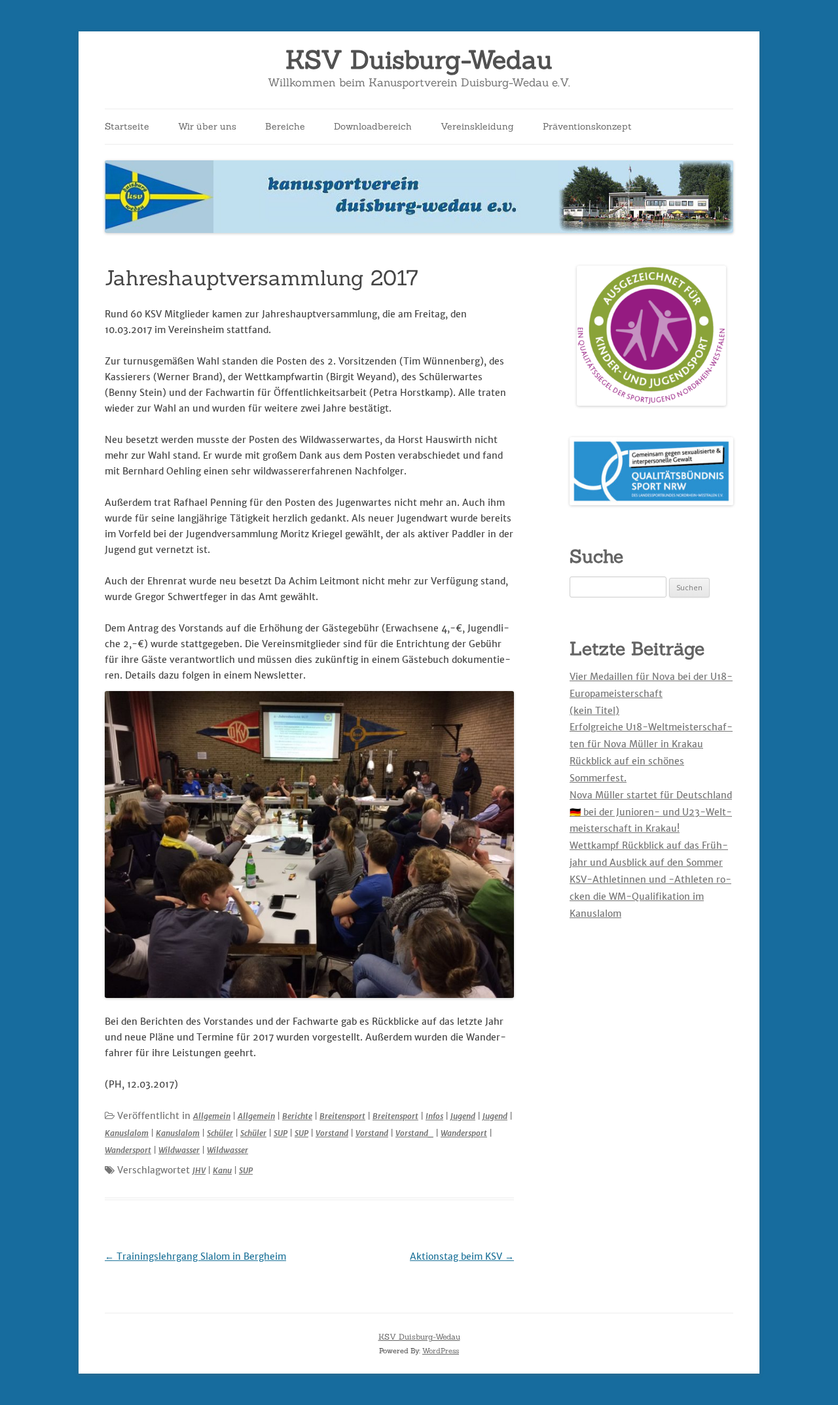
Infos (434, 1116)
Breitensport (342, 1116)
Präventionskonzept (587, 126)
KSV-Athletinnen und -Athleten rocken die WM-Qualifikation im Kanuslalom (650, 896)
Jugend (462, 1116)
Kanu (222, 1170)
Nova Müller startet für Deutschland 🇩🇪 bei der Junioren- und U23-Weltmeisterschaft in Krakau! (651, 812)
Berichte (297, 1116)
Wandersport (464, 1133)
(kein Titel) (594, 711)
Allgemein (211, 1116)
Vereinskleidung (477, 126)
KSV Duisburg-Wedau (419, 60)
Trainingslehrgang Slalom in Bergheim (195, 1256)
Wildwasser (179, 1150)
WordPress (440, 1350)
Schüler (220, 1133)
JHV (199, 1170)
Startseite (127, 126)
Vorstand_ (414, 1133)
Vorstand (332, 1133)
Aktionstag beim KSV (462, 1256)
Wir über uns (207, 126)
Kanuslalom (127, 1133)
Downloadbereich (373, 126)
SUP (280, 1133)
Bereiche (285, 126)
